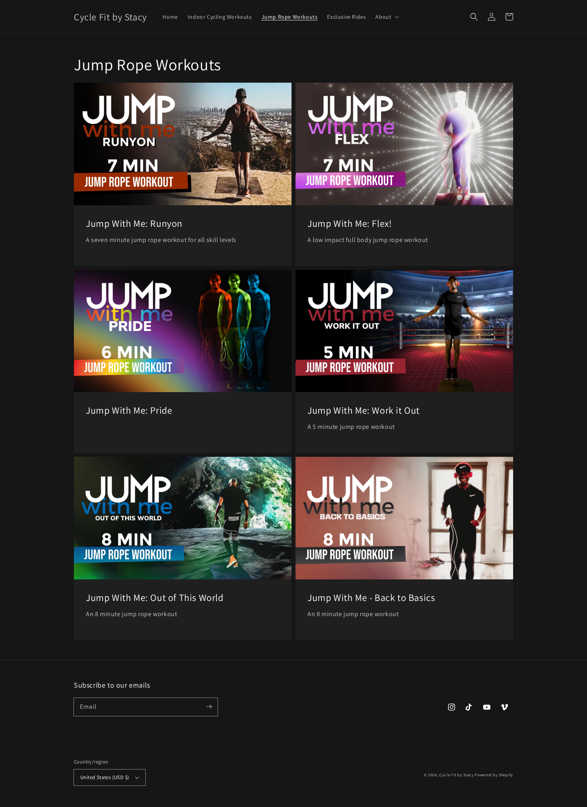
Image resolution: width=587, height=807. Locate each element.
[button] (386, 16)
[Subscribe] (209, 707)
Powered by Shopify (494, 774)
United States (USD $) (104, 777)
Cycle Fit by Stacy (456, 774)
